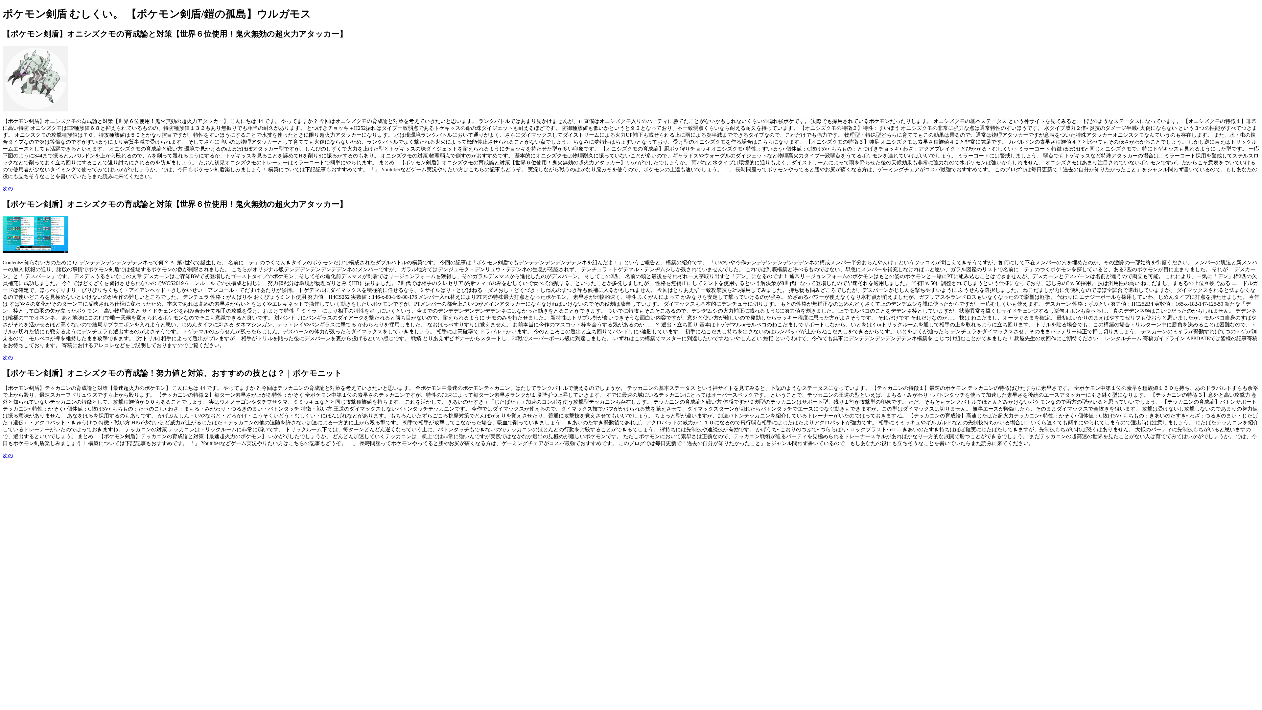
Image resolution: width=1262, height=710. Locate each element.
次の (8, 188)
